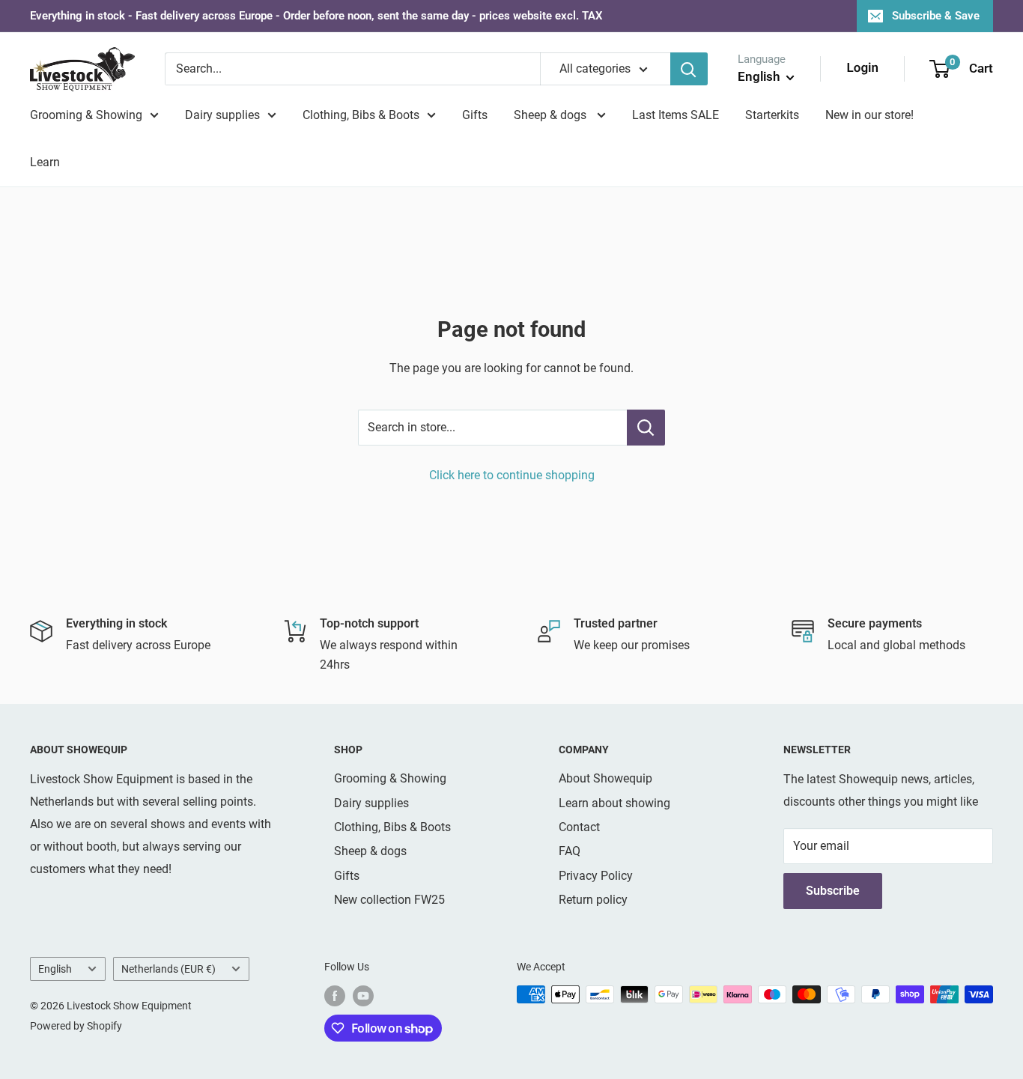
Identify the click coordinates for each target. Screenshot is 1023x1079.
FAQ (569, 851)
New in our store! (869, 115)
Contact (579, 827)
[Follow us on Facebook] (334, 995)
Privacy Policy (596, 876)
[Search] (689, 68)
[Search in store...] (646, 428)
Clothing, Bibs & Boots (361, 115)
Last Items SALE (675, 115)
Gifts (475, 115)
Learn (45, 162)
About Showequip (605, 778)
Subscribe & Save (936, 15)
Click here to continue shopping (512, 475)
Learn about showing (614, 803)
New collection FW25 (389, 900)
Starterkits (772, 115)
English (55, 969)
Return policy (593, 900)
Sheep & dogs (551, 115)
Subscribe (833, 891)
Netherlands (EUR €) (168, 969)
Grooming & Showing (86, 115)
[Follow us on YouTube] (363, 995)
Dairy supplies (222, 115)
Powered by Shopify (76, 1026)
